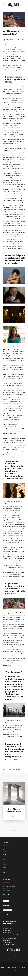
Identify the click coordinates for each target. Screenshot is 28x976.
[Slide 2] (14, 830)
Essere (4, 875)
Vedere (18, 39)
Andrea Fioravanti (10, 39)
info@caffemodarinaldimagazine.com (12, 935)
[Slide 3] (15, 830)
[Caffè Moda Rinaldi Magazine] (11, 4)
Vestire (4, 872)
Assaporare (5, 857)
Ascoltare (5, 867)
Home (4, 849)
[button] (24, 4)
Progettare (5, 870)
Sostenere (5, 854)
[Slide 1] (12, 830)
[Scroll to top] (25, 973)
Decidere (4, 864)
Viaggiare (4, 859)
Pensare (4, 851)
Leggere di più (14, 816)
